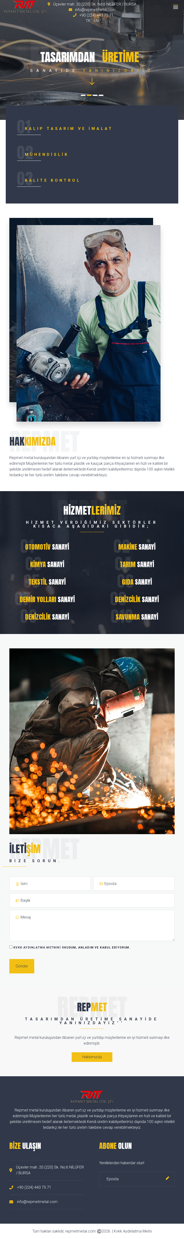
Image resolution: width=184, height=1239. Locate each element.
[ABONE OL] (167, 1179)
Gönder (22, 966)
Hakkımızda (92, 1057)
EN (96, 20)
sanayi (47, 547)
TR (88, 20)
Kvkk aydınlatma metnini (37, 947)
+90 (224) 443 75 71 (96, 15)
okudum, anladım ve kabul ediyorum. (72, 947)
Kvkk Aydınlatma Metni (133, 1231)
